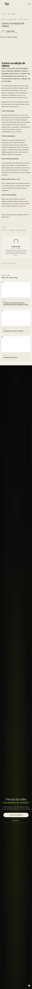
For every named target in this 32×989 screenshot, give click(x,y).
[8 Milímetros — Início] (6, 4)
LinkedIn (18, 230)
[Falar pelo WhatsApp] (29, 986)
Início (3, 14)
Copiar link (23, 230)
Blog (9, 14)
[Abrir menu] (29, 4)
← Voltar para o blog (8, 263)
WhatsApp (12, 230)
